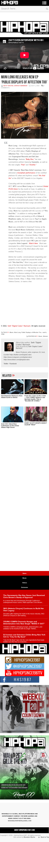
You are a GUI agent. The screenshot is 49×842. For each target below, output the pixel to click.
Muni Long (17, 332)
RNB (2, 334)
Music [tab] (24, 578)
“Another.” (32, 165)
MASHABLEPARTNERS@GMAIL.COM (19, 820)
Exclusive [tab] (24, 587)
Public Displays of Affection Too (31, 332)
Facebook (13, 364)
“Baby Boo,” (29, 159)
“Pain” (23, 165)
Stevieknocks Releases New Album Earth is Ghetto (11, 396)
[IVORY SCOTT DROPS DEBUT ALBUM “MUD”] (35, 414)
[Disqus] (24, 469)
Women (45, 336)
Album (11, 332)
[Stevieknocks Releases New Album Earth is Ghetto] (12, 386)
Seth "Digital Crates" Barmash (15, 85)
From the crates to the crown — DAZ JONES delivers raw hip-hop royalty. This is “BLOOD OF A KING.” (35, 398)
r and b (44, 332)
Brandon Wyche (29, 837)
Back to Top (45, 837)
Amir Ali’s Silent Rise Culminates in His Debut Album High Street (10, 425)
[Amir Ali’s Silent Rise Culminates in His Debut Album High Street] (12, 414)
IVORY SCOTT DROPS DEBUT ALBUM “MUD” (35, 424)
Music (40, 336)
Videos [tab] (24, 582)
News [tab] (24, 573)
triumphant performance (26, 173)
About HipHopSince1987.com (24, 830)
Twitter (6, 364)
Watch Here (33, 243)
